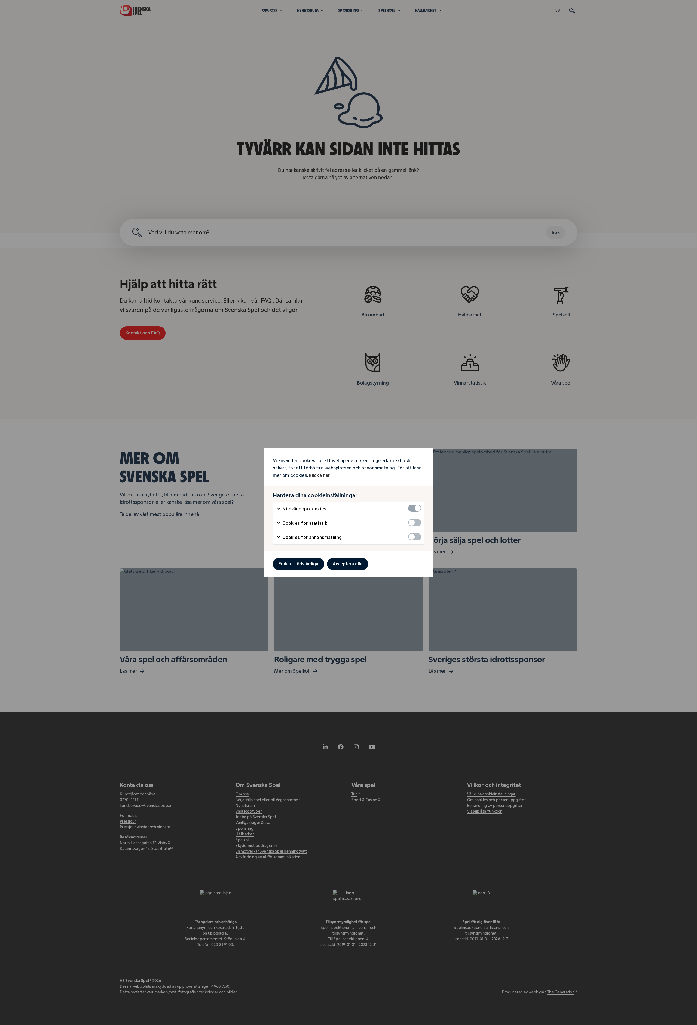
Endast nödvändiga (299, 563)
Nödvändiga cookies (303, 508)
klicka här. (320, 475)
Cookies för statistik (304, 523)
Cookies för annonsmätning (311, 537)
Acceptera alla (348, 563)
